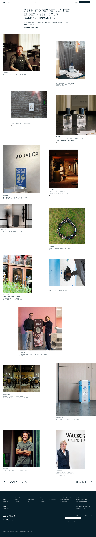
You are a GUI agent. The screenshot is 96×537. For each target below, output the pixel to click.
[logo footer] (15, 516)
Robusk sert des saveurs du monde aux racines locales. (21, 78)
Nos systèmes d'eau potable (81, 495)
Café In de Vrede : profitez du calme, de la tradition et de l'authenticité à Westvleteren (17, 301)
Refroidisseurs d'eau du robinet (81, 499)
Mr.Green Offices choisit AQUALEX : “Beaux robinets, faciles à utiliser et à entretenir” (21, 401)
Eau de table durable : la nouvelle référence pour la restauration (70, 88)
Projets (16, 499)
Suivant (79, 482)
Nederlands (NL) (26, 531)
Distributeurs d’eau (79, 504)
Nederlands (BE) (6, 531)
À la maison (5, 497)
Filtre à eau (78, 510)
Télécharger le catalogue (19, 497)
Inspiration (75, 2)
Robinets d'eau (63, 495)
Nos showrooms (51, 497)
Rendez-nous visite (52, 495)
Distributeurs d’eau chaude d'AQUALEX (83, 506)
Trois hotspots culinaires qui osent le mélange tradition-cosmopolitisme (21, 474)
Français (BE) (12, 531)
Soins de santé (6, 508)
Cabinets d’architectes (7, 510)
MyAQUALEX (42, 501)
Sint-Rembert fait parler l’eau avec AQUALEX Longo (40, 358)
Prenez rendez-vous (84, 2)
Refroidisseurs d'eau (79, 497)
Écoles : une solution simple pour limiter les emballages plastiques (29, 125)
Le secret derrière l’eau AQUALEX (82, 511)
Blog (28, 501)
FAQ (41, 497)
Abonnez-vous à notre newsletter (33, 27)
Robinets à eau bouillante (64, 499)
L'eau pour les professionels (26, 2)
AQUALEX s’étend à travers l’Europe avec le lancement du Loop (76, 423)
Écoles (4, 506)
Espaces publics (6, 504)
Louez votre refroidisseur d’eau (81, 501)
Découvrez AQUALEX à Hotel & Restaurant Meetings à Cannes (63, 195)
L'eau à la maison (37, 2)
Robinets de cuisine (63, 501)
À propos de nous (31, 499)
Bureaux (4, 499)
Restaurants (5, 501)
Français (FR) (17, 531)
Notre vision (30, 497)
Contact (41, 499)
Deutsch (21, 531)
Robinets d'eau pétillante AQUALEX (66, 497)
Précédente (20, 482)
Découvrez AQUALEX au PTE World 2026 (67, 292)
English (31, 531)
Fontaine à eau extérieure (80, 508)
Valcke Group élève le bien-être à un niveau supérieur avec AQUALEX (70, 477)
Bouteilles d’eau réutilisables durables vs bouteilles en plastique (76, 142)
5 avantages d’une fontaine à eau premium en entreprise (16, 235)
